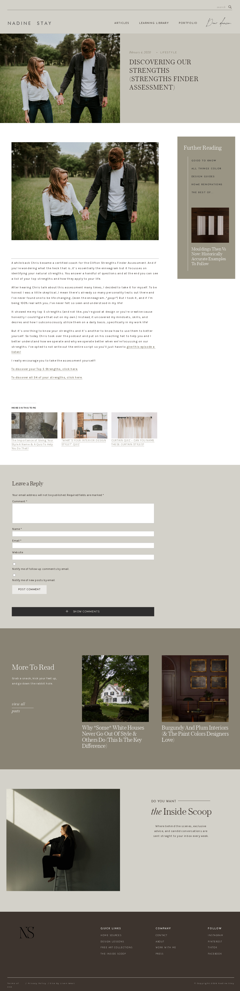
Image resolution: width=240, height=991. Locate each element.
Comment (20, 501)
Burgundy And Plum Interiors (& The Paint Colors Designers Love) (195, 733)
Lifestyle (168, 52)
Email (17, 541)
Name (17, 529)
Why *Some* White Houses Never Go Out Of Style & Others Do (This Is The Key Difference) (113, 736)
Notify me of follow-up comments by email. (40, 569)
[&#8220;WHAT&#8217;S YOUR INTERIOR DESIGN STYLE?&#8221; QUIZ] (84, 425)
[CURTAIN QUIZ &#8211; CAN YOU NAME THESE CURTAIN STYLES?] (134, 425)
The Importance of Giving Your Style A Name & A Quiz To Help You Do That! (32, 444)
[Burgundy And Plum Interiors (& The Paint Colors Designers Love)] (195, 688)
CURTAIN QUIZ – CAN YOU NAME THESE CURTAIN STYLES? (132, 442)
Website (17, 552)
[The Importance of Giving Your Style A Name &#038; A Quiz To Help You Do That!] (34, 425)
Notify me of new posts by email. (33, 580)
